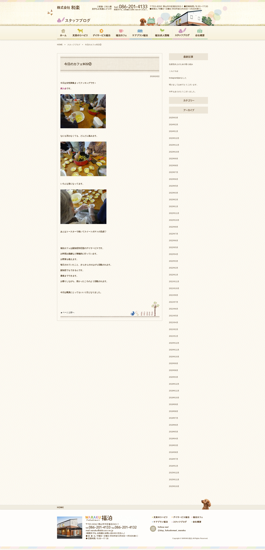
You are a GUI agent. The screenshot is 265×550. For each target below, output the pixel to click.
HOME (60, 45)
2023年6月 (173, 179)
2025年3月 (173, 118)
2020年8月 (173, 370)
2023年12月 (174, 138)
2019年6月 (173, 425)
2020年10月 (174, 357)
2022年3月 (173, 261)
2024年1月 (173, 131)
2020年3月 (173, 377)
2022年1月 (173, 275)
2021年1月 (173, 336)
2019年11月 (174, 391)
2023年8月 (173, 165)
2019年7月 (173, 418)
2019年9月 (173, 404)
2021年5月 (173, 316)
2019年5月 (173, 432)
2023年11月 (174, 145)
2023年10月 (174, 152)
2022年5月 (173, 247)
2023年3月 (173, 193)
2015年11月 (174, 480)
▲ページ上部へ (67, 312)
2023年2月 (173, 200)
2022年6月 (173, 240)
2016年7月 (173, 459)
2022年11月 (174, 213)
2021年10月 (174, 288)
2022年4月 (173, 254)
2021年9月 (173, 295)
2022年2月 (173, 268)
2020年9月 (173, 363)
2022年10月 (174, 220)
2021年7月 (173, 302)
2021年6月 (173, 309)
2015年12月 (174, 473)
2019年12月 (174, 384)
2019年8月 (173, 411)
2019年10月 (174, 398)
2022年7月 (173, 234)
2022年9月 (173, 227)
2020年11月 (174, 350)
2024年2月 (173, 125)
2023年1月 (173, 206)
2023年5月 (173, 186)
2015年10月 (174, 486)
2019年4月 (173, 439)
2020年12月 (174, 343)
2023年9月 (173, 159)
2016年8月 (173, 452)
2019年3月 (173, 445)
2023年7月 (173, 172)
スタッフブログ (73, 45)
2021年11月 (174, 281)
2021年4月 (173, 322)
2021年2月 (173, 329)
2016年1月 (173, 466)
